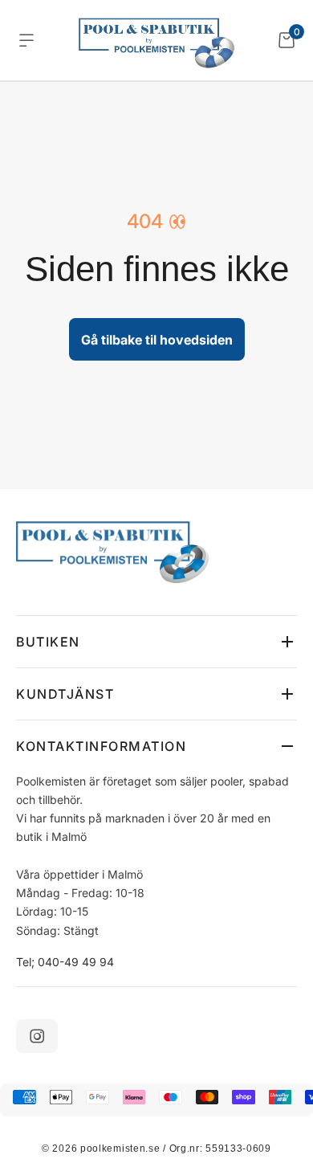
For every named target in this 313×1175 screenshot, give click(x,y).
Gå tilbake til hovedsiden (157, 340)
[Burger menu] (26, 40)
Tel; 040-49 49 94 (65, 962)
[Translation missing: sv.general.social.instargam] (37, 1036)
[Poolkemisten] (156, 40)
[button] (156, 641)
